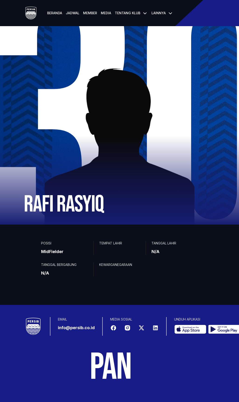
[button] (131, 13)
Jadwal (72, 13)
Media (106, 13)
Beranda (54, 13)
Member (90, 13)
